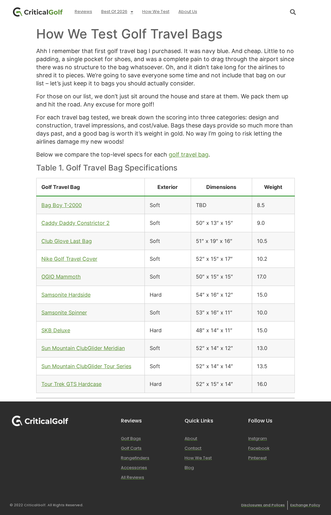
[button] (292, 11)
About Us (187, 11)
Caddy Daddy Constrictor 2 (75, 223)
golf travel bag (188, 154)
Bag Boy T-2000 (61, 205)
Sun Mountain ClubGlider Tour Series (86, 366)
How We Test (155, 11)
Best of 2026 (114, 11)
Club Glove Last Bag (66, 241)
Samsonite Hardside (66, 294)
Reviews (83, 11)
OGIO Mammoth (61, 276)
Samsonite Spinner (64, 312)
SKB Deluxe (55, 330)
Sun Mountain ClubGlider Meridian (83, 348)
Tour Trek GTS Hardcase (71, 384)
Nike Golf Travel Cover (69, 259)
